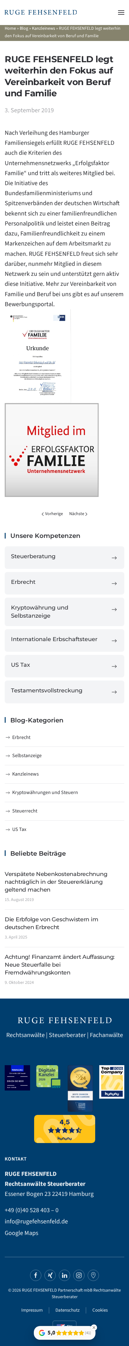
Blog (24, 28)
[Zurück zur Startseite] (41, 12)
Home (10, 28)
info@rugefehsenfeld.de (36, 1221)
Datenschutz (67, 1310)
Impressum (32, 1310)
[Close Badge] (94, 1327)
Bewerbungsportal (29, 304)
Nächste (76, 514)
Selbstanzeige (27, 755)
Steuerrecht (24, 810)
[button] (121, 12)
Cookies (100, 1310)
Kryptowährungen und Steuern (45, 792)
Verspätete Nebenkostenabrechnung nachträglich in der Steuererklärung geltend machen (56, 882)
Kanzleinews (43, 28)
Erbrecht (21, 737)
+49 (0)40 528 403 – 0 (32, 1210)
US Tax (19, 829)
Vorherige (54, 514)
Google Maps (21, 1233)
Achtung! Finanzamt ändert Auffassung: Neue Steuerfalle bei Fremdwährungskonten (60, 965)
